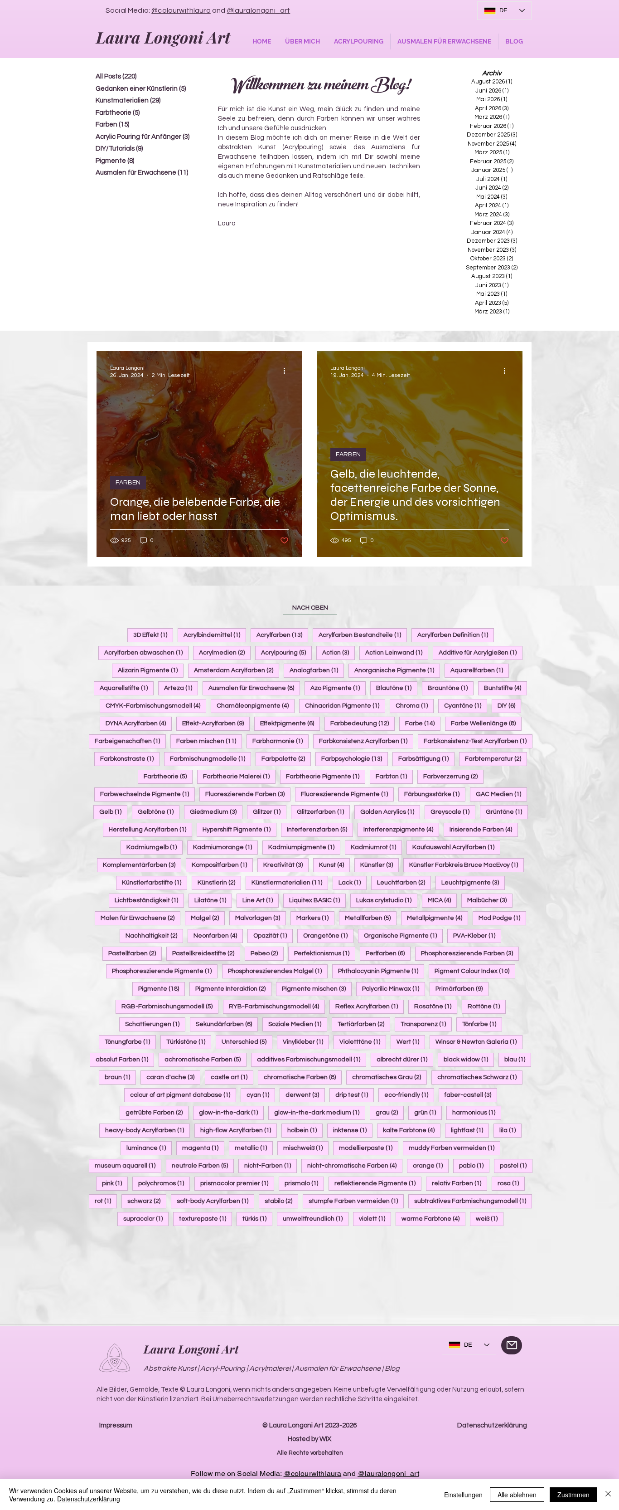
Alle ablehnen (517, 1494)
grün (428, 1112)
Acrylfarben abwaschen (146, 652)
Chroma (415, 705)
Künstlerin (219, 882)
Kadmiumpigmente (304, 847)
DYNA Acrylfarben (139, 723)
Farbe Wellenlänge (486, 723)
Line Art (260, 900)
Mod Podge (502, 917)
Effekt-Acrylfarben (216, 723)
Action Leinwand (396, 652)
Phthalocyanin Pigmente (381, 971)
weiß (489, 1218)
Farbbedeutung (362, 723)
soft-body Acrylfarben (215, 1200)
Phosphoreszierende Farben (470, 953)
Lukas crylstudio (386, 900)
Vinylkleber (306, 1041)
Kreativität (286, 864)
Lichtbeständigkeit (149, 900)
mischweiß (306, 1147)
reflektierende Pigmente (377, 1183)
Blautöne (396, 687)
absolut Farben (125, 1059)
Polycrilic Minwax (393, 988)
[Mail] (511, 1345)
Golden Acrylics (390, 811)
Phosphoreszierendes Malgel (278, 971)
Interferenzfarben (320, 829)
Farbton (394, 776)
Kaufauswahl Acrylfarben (456, 847)
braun (120, 1077)
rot (106, 1200)
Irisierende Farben (484, 829)
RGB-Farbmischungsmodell (169, 1006)
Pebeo (267, 953)
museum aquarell (128, 1165)
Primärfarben (461, 988)
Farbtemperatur (496, 758)
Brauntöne (451, 687)
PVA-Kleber (477, 935)
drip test (354, 1094)
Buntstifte (505, 687)
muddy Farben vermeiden (454, 1147)
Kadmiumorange (225, 847)
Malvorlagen (260, 917)
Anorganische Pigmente (397, 670)
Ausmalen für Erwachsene (254, 687)
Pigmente (161, 988)
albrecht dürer (405, 1059)
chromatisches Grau (389, 1077)
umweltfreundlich (315, 1218)
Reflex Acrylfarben (369, 1006)
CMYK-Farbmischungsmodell (156, 705)
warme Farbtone (433, 1218)
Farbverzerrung (453, 776)
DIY (509, 705)
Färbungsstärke (434, 794)
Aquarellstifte (127, 687)
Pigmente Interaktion (233, 988)
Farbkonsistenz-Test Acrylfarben (478, 741)
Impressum (115, 1425)
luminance (149, 1147)
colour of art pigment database (183, 1094)
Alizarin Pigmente (151, 670)
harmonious (476, 1112)
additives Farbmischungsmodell (311, 1059)
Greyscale (452, 811)
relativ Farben (459, 1183)
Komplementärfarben (142, 864)
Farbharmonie (280, 741)
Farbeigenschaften (130, 741)
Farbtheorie (168, 776)
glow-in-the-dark (231, 1112)
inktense (352, 1130)
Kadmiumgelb (154, 847)
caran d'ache (173, 1077)
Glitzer (269, 811)
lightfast (470, 1130)
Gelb (113, 811)
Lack (353, 882)
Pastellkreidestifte (206, 953)
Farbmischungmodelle (210, 758)
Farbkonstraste (130, 758)
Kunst (334, 864)
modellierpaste (368, 1147)
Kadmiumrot (376, 847)
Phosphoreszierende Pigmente (165, 971)
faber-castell (471, 1094)
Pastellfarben (135, 953)
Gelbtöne (158, 811)
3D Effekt (153, 634)
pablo (474, 1165)
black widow (469, 1059)
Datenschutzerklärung (492, 1425)
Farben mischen (209, 741)
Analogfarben (317, 670)
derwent (305, 1094)
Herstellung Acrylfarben (150, 829)
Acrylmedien (225, 652)
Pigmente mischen (317, 988)
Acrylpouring (286, 652)
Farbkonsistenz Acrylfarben (366, 741)
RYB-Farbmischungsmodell (277, 1006)
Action (338, 652)
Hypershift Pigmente (239, 829)
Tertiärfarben (364, 1024)
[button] (302, 41)
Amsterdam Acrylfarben (236, 670)
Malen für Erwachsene (140, 917)
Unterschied (247, 1041)
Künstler (379, 864)
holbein (305, 1130)
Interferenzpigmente (401, 829)
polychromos (164, 1183)
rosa (511, 1183)
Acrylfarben (282, 634)
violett (375, 1218)
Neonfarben (218, 935)
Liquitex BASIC (317, 900)
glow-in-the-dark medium (319, 1112)
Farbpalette (286, 758)
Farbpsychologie (354, 758)
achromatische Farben (205, 1059)
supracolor (146, 1218)
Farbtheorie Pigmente (325, 776)
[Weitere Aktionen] (287, 371)
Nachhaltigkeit (154, 935)
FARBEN (128, 482)
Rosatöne (435, 1006)
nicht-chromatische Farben (354, 1165)
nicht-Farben (270, 1165)
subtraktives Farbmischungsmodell (473, 1200)
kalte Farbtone (411, 1130)
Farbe (422, 723)
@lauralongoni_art (258, 10)
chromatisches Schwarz (479, 1077)
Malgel (208, 917)
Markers (315, 917)
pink (115, 1183)
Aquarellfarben (479, 670)
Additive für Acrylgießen (480, 652)
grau (390, 1112)
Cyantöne (465, 705)
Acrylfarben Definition (455, 634)
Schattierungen (155, 1024)
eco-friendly (409, 1094)
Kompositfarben (222, 864)
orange (431, 1165)
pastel (516, 1165)
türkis (257, 1218)
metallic (254, 1147)
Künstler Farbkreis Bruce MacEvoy (466, 864)
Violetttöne (362, 1041)
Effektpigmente (290, 723)
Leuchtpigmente (473, 882)
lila (510, 1130)
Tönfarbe (482, 1024)
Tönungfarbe (130, 1041)
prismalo (304, 1183)
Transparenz (426, 1024)
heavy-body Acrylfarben (147, 1130)
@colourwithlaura (181, 10)
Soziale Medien (297, 1024)
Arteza (181, 687)
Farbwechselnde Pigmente (147, 794)
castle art (232, 1077)
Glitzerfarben (323, 811)
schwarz (146, 1200)
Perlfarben (388, 953)
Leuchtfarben (404, 882)
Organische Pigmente (403, 935)
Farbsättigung (426, 758)
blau (517, 1059)
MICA (442, 900)
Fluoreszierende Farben (247, 794)
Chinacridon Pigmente (345, 705)
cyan (261, 1094)
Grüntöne (507, 811)
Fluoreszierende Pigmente (347, 794)
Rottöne (487, 1006)
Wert (411, 1041)
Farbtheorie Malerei (239, 776)
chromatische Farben (303, 1077)
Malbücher (490, 900)
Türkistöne (188, 1041)
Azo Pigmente (338, 687)
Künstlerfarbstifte (154, 882)
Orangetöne (328, 935)
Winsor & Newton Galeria (478, 1041)
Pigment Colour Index (475, 971)
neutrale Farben (203, 1165)
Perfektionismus (324, 953)
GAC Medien (501, 794)
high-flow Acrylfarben (238, 1130)
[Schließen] (608, 1494)
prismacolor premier (237, 1183)
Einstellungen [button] (463, 1494)
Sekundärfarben (227, 1024)
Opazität (273, 935)
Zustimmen (573, 1494)
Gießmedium (216, 811)
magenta (203, 1147)
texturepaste (205, 1218)
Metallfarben (371, 917)
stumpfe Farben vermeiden (356, 1200)
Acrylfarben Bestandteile (363, 634)
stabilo (281, 1200)
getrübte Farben (157, 1112)
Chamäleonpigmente (256, 705)
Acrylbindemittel (215, 634)
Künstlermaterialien (289, 882)
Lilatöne (213, 900)
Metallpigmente (437, 917)
